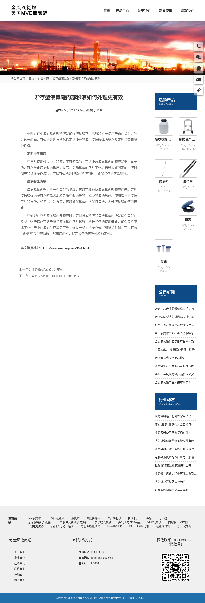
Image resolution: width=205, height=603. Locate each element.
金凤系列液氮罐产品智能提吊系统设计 (178, 325)
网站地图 (19, 580)
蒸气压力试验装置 (129, 522)
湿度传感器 (93, 518)
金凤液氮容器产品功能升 (170, 357)
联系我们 (187, 10)
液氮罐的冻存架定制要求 (47, 269)
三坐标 (147, 518)
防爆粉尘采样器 (178, 522)
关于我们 (144, 10)
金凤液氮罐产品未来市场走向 (173, 382)
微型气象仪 (154, 522)
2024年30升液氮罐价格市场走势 (174, 308)
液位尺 (188, 181)
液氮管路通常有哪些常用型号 (173, 416)
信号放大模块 (102, 522)
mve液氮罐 (34, 518)
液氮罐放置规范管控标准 (170, 481)
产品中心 (123, 10)
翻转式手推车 (188, 139)
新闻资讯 (166, 10)
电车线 (163, 518)
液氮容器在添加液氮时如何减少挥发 (177, 449)
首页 (107, 10)
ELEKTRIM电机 (139, 526)
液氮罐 (75, 518)
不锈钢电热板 (36, 526)
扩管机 (132, 518)
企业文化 (19, 557)
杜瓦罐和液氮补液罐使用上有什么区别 (178, 465)
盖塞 (164, 262)
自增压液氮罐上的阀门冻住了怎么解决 (55, 276)
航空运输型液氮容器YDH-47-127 (164, 139)
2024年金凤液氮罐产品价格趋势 (174, 374)
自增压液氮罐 (56, 518)
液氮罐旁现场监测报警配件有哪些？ (177, 440)
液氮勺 (164, 181)
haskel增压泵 (114, 526)
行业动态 (43, 78)
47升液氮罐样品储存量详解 (171, 490)
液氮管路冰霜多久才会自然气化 (174, 424)
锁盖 (188, 219)
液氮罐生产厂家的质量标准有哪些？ (177, 366)
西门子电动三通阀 (62, 526)
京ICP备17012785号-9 (136, 597)
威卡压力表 (184, 526)
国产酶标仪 (114, 518)
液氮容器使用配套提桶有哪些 (173, 432)
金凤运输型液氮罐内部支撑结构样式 (177, 316)
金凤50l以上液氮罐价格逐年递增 (175, 349)
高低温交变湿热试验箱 (74, 522)
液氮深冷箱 (163, 526)
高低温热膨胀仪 (90, 526)
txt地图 (18, 574)
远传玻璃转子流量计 (40, 522)
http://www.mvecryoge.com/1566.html (66, 248)
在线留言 (19, 563)
